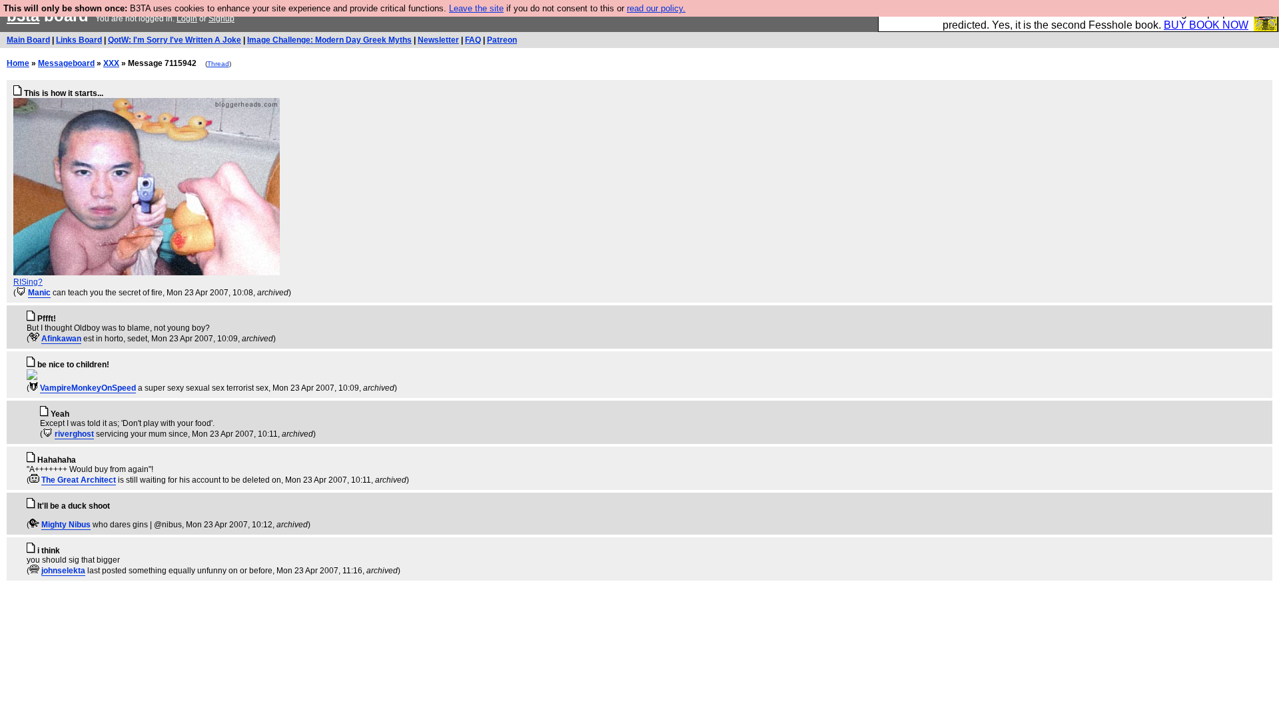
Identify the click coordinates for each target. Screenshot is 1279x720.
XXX (111, 63)
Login (187, 18)
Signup (221, 18)
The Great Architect (78, 480)
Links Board (79, 40)
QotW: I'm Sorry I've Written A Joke (174, 40)
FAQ (473, 40)
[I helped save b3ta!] (21, 292)
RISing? (28, 282)
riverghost (74, 434)
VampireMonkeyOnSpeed (88, 388)
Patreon (502, 40)
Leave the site (476, 8)
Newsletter (438, 40)
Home (18, 63)
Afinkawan (61, 338)
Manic (39, 292)
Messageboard (66, 63)
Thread (218, 63)
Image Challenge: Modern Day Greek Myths (329, 40)
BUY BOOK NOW (1206, 25)
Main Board (28, 40)
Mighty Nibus (66, 524)
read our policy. (656, 8)
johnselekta (63, 570)
